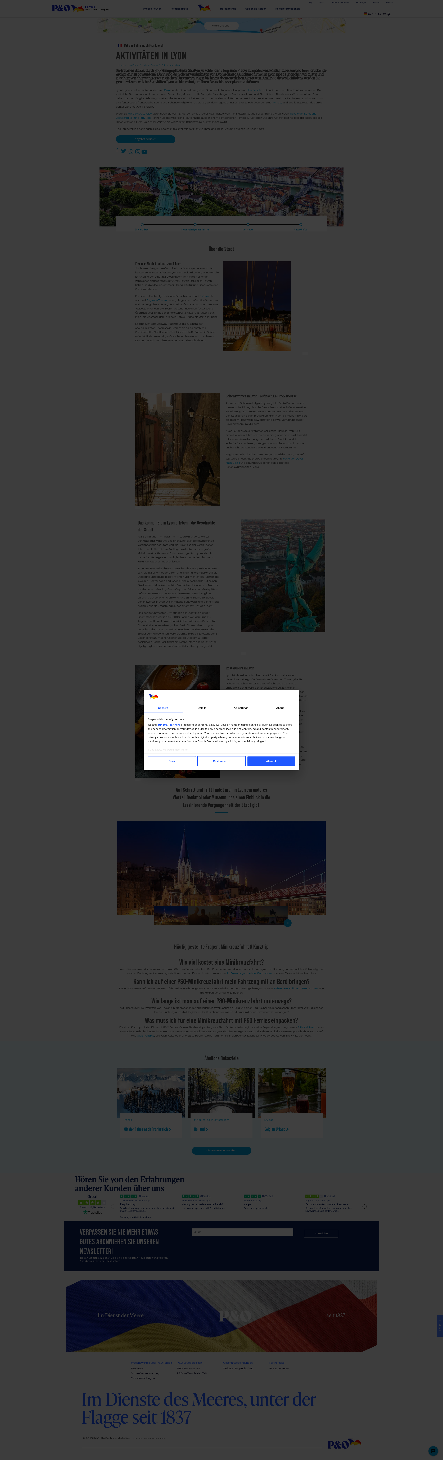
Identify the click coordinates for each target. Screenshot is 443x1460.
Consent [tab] (163, 707)
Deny (172, 761)
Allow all (271, 761)
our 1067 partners (168, 724)
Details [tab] (202, 707)
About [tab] (280, 707)
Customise (219, 761)
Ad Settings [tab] (241, 707)
